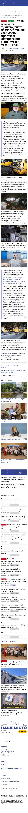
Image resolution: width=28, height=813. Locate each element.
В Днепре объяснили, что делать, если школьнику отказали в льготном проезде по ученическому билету (13, 485)
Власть (10, 366)
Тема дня (13, 585)
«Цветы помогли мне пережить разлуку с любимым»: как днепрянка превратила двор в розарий (13, 479)
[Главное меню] (25, 3)
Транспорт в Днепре (6, 752)
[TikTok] (18, 3)
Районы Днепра (5, 755)
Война (14, 366)
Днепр (12, 370)
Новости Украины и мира (7, 751)
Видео (3, 754)
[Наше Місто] (3, 3)
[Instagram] (13, 3)
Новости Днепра (7, 12)
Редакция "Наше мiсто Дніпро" (15, 48)
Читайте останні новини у (14, 472)
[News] (15, 3)
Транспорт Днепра (7, 372)
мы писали (8, 353)
